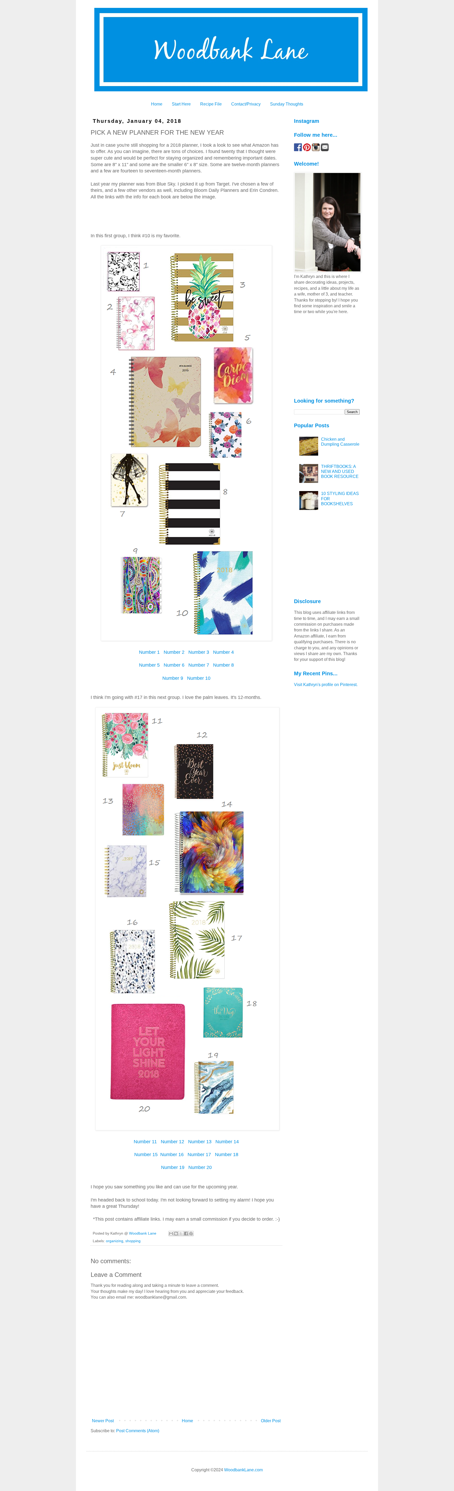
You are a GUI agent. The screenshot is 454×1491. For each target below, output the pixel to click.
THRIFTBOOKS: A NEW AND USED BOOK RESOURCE (340, 471)
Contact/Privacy (246, 104)
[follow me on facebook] (298, 149)
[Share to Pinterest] (191, 1233)
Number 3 (198, 652)
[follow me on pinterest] (307, 149)
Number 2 (173, 652)
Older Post (271, 1421)
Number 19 (172, 1167)
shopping (133, 1241)
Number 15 (146, 1154)
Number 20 (199, 1167)
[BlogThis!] (176, 1233)
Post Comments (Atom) (137, 1431)
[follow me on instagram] (316, 149)
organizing (114, 1241)
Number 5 (149, 665)
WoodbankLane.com (243, 1470)
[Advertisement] (327, 355)
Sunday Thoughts (286, 104)
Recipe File (211, 104)
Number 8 (223, 665)
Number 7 (198, 665)
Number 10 (198, 678)
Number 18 (226, 1154)
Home (156, 104)
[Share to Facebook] (186, 1233)
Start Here (181, 104)
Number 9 (172, 678)
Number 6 (174, 665)
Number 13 (199, 1141)
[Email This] (171, 1233)
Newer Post (103, 1421)
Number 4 (223, 652)
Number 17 (198, 1154)
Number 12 (172, 1141)
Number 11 (146, 1141)
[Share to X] (181, 1233)
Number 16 (172, 1154)
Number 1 (149, 652)
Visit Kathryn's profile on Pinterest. (326, 684)
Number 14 (227, 1141)
